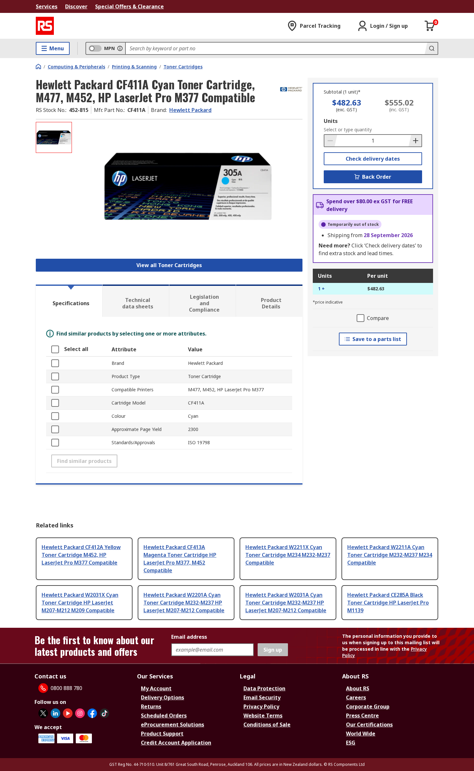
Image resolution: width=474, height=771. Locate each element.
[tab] (69, 301)
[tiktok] (104, 713)
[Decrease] (330, 140)
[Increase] (415, 140)
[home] (38, 66)
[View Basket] (429, 26)
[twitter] (43, 713)
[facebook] (92, 713)
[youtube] (68, 713)
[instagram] (80, 713)
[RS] (45, 26)
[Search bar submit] (431, 48)
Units (331, 121)
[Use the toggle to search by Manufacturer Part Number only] (120, 48)
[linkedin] (55, 713)
